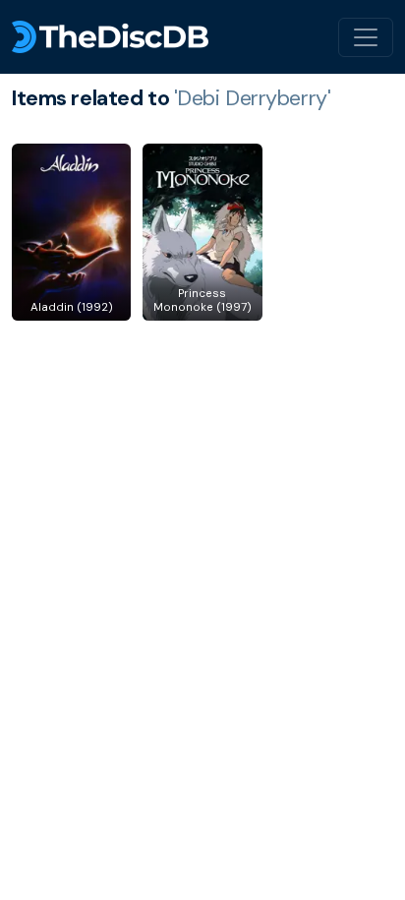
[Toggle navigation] (365, 37)
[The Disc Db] (110, 37)
